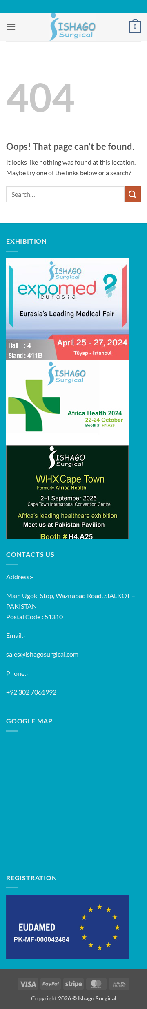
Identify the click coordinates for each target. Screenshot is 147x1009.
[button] (11, 27)
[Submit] (133, 194)
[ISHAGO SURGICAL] (72, 27)
